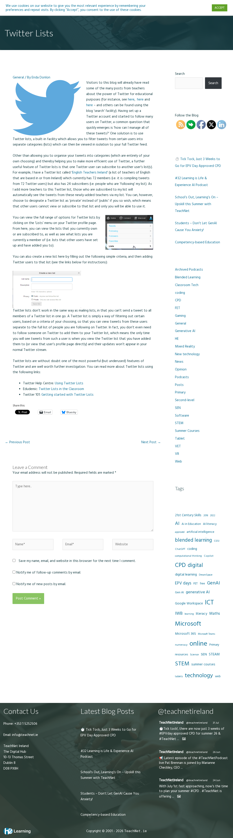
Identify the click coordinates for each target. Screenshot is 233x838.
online (198, 643)
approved (180, 532)
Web (178, 461)
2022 (212, 515)
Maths (214, 613)
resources (181, 654)
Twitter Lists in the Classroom (61, 389)
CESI (216, 541)
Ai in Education (191, 524)
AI (177, 523)
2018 (205, 515)
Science (194, 655)
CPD (178, 300)
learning (189, 614)
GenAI (213, 583)
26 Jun (216, 752)
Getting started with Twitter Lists (67, 394)
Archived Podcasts (189, 269)
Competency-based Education (197, 242)
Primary (180, 392)
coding (180, 292)
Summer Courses (187, 430)
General (18, 77)
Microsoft (188, 623)
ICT (209, 602)
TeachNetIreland (171, 722)
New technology (187, 354)
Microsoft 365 (185, 633)
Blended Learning (187, 277)
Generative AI (185, 331)
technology (199, 675)
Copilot (208, 556)
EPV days (183, 583)
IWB (178, 613)
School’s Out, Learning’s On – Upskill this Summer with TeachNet (196, 204)
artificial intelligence (200, 532)
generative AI (198, 592)
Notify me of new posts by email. (41, 584)
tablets (179, 676)
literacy (201, 613)
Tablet (180, 438)
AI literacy (210, 524)
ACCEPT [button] (220, 8)
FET (177, 308)
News (179, 361)
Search (180, 73)
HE (177, 338)
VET (178, 446)
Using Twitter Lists (69, 383)
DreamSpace (206, 574)
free (202, 583)
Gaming (180, 315)
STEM (179, 423)
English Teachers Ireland (89, 172)
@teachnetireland (197, 723)
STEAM (214, 654)
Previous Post (17, 442)
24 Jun (216, 780)
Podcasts (182, 377)
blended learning (193, 540)
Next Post (151, 442)
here (131, 99)
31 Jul (216, 723)
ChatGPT (180, 549)
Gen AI (179, 592)
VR (177, 453)
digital (195, 565)
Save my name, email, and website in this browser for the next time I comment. (77, 561)
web (217, 676)
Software (182, 415)
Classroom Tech (186, 285)
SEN (178, 407)
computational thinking (188, 556)
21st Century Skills (188, 515)
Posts (179, 385)
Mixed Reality (185, 346)
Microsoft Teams (206, 634)
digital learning (186, 574)
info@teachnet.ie (24, 734)
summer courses (203, 664)
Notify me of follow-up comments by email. (48, 572)
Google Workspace (189, 603)
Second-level (184, 400)
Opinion (181, 369)
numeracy (181, 645)
